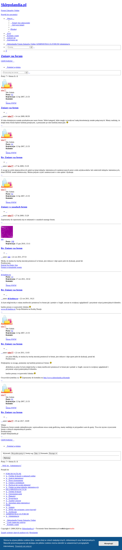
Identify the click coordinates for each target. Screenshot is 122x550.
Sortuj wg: (29, 453)
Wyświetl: (7, 453)
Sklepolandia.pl (28, 529)
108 (12, 241)
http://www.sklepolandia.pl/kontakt (56, 378)
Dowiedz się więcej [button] (23, 546)
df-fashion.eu (6, 275)
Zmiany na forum (12, 56)
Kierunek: (45, 453)
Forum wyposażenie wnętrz (11, 267)
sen (2, 239)
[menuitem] (20, 23)
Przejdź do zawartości (9, 15)
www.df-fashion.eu (8, 309)
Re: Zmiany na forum (11, 157)
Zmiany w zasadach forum (14, 207)
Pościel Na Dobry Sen (9, 265)
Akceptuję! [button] (108, 543)
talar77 (3, 90)
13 (12, 277)
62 (12, 95)
